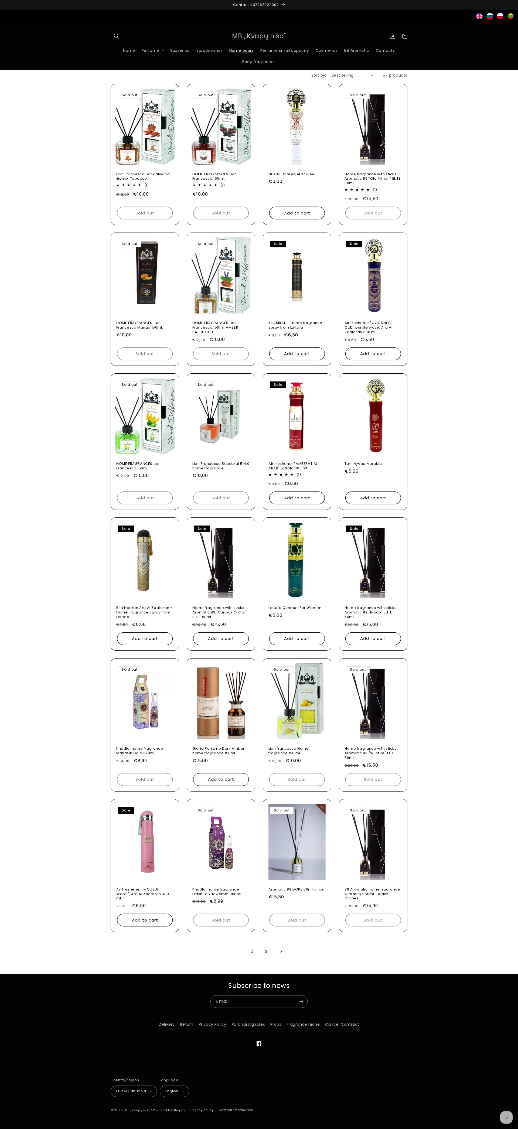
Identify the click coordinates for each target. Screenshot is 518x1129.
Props (275, 1024)
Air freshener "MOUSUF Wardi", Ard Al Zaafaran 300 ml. (142, 894)
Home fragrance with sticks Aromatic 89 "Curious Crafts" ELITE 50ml (219, 612)
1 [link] (237, 951)
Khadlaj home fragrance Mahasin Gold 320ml (139, 751)
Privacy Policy (212, 1024)
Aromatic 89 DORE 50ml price (296, 889)
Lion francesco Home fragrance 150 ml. (288, 751)
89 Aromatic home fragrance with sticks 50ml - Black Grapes (372, 894)
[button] (116, 36)
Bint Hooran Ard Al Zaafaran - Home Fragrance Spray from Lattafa (144, 612)
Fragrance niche (303, 1024)
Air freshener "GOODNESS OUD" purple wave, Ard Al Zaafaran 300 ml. (369, 328)
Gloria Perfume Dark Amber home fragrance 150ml (218, 751)
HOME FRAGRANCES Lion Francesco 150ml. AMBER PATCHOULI (215, 328)
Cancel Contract (342, 1024)
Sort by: (318, 75)
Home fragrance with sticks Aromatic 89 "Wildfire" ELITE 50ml (371, 753)
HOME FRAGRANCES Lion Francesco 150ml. (214, 176)
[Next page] (281, 951)
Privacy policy (202, 1110)
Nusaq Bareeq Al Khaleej (292, 174)
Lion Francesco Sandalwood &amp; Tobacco (143, 176)
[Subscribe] (301, 1001)
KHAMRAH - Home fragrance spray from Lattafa (295, 325)
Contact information (236, 1110)
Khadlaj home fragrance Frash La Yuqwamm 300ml (216, 891)
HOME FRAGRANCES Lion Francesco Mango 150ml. (139, 325)
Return (186, 1024)
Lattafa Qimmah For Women (294, 608)
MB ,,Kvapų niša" (138, 1110)
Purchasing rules (248, 1024)
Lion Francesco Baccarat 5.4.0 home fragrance (220, 466)
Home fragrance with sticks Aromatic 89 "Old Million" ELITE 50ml (373, 179)
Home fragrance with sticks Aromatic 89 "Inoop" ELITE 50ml (371, 612)
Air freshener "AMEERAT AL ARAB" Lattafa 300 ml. (293, 466)
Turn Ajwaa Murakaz (364, 464)
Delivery (167, 1024)
